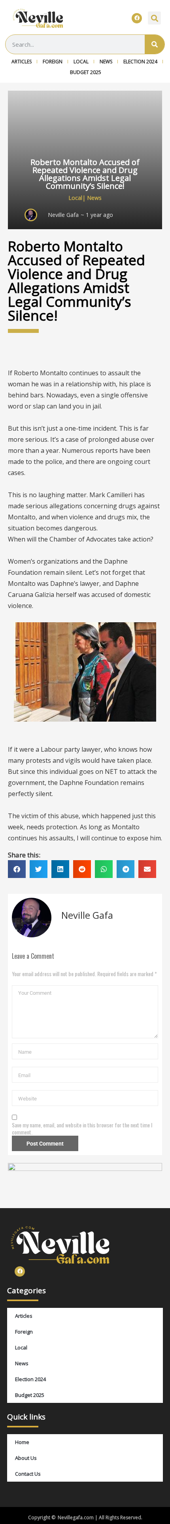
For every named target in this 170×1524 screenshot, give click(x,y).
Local (81, 61)
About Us (26, 1457)
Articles (21, 61)
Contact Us (28, 1473)
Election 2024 (140, 61)
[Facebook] (137, 18)
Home (22, 1442)
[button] (154, 18)
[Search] (154, 44)
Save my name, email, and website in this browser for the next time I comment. (82, 1128)
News (106, 61)
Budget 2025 (85, 72)
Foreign (52, 61)
